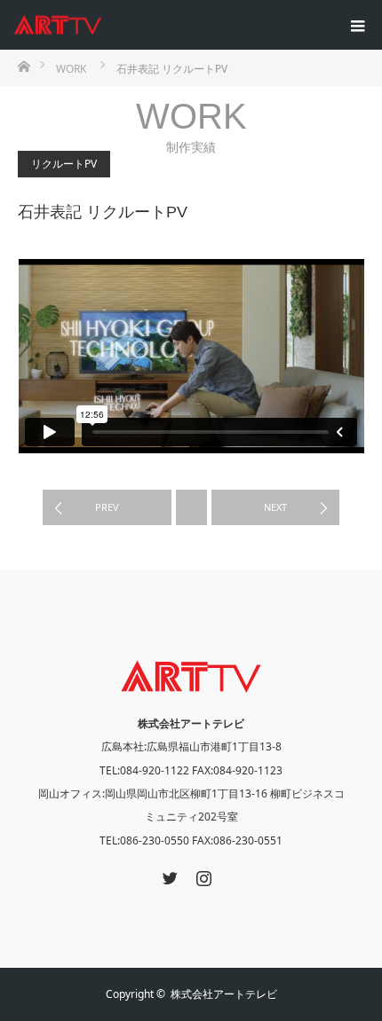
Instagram (201, 874)
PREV (107, 507)
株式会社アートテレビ (224, 993)
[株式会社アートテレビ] (102, 25)
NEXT (275, 507)
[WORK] (191, 507)
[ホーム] (23, 65)
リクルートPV (64, 163)
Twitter (168, 874)
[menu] (357, 25)
